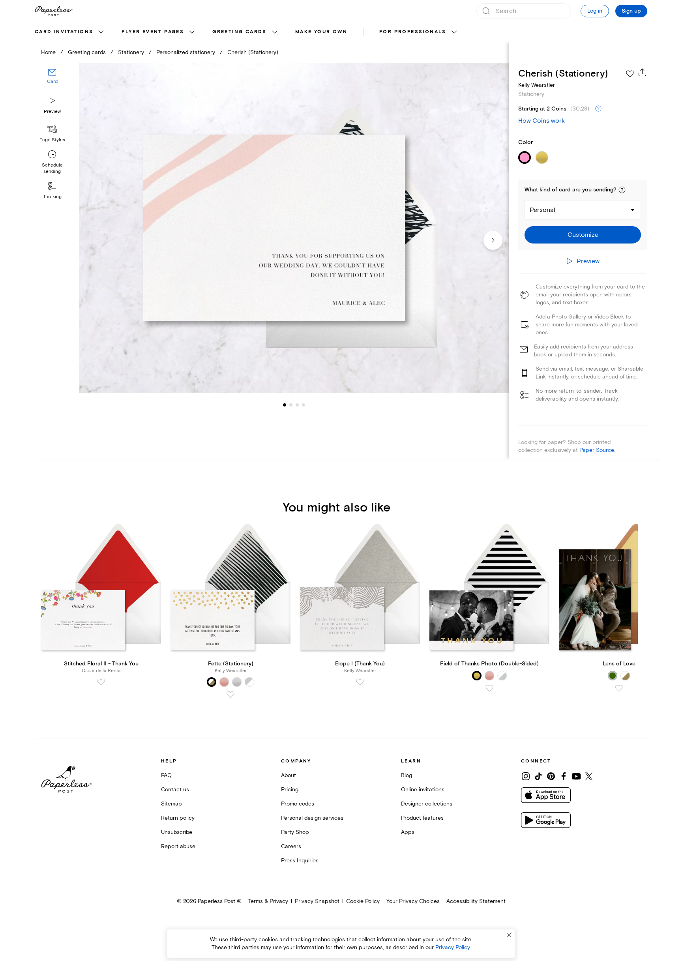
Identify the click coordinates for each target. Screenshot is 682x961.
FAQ (166, 775)
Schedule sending (52, 168)
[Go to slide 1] (284, 405)
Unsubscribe (176, 832)
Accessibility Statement (476, 901)
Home (48, 52)
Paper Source (596, 450)
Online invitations (422, 789)
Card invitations (64, 32)
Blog (406, 775)
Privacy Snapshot (317, 901)
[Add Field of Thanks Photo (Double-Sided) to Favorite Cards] (489, 688)
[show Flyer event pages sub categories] (192, 32)
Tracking (52, 197)
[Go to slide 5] (303, 405)
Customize (583, 235)
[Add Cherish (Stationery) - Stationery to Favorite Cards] (630, 74)
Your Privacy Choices (413, 901)
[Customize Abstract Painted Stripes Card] (293, 228)
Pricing (289, 789)
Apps (407, 832)
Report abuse (178, 846)
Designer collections (426, 803)
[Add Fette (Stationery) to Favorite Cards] (230, 694)
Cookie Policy (363, 901)
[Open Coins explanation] (598, 109)
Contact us (175, 789)
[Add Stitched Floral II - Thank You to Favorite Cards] (101, 682)
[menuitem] (70, 32)
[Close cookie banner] (509, 935)
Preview (52, 111)
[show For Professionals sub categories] (454, 32)
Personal (542, 210)
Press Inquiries (300, 860)
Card (52, 82)
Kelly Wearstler (536, 85)
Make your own (321, 32)
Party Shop (295, 832)
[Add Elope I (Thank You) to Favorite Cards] (360, 682)
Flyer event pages (153, 32)
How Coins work (541, 121)
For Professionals (412, 32)
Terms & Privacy (268, 901)
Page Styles (52, 140)
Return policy (178, 818)
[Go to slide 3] (290, 405)
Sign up (631, 11)
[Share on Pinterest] (551, 776)
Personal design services (312, 818)
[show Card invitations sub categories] (101, 32)
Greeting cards (239, 32)
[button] (622, 190)
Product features (422, 818)
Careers (291, 846)
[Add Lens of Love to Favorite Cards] (619, 688)
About (288, 775)
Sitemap (171, 803)
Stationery (131, 52)
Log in (594, 10)
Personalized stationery (185, 52)
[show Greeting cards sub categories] (274, 32)
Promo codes (297, 803)
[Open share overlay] (642, 72)
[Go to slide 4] (297, 405)
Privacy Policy (452, 947)
